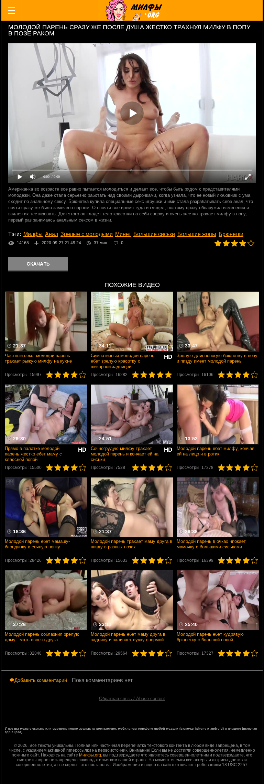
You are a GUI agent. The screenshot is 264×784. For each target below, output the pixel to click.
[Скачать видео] (38, 264)
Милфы (33, 234)
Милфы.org (90, 755)
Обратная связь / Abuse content (132, 698)
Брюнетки (231, 234)
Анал (51, 234)
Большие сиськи (154, 234)
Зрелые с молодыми (86, 234)
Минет (123, 234)
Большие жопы (196, 234)
